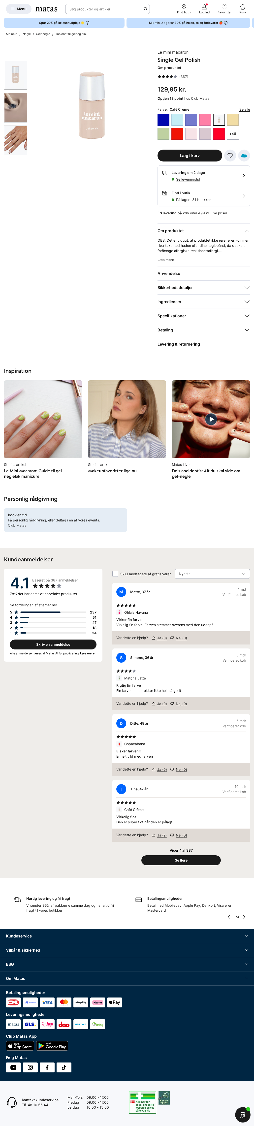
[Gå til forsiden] (46, 9)
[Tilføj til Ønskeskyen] (244, 155)
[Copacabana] (219, 134)
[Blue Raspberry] (163, 120)
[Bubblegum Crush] (205, 120)
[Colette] (205, 134)
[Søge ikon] (146, 9)
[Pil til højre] (250, 23)
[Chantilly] (163, 134)
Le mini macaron (173, 52)
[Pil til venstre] (229, 917)
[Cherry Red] (177, 134)
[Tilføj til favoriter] (230, 155)
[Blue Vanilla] (177, 120)
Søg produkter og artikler (89, 9)
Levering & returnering (179, 344)
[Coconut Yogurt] (191, 134)
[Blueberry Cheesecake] (191, 120)
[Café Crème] (219, 120)
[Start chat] (243, 1115)
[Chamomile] (233, 120)
